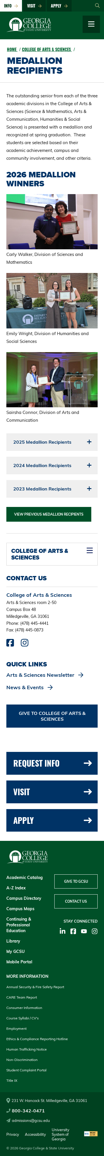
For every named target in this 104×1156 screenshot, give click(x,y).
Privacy (12, 1134)
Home (12, 49)
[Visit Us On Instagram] (24, 644)
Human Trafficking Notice (26, 1049)
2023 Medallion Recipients (42, 489)
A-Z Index (16, 888)
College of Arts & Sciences (47, 49)
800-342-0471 (28, 1111)
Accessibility (35, 1134)
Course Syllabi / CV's (22, 1018)
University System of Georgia (60, 1134)
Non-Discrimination (22, 1060)
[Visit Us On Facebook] (10, 644)
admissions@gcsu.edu (31, 1120)
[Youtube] (84, 931)
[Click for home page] (29, 31)
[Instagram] (95, 931)
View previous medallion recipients (48, 514)
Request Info (36, 763)
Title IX (11, 1080)
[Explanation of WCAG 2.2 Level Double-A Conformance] (91, 1134)
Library (13, 941)
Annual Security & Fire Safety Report (35, 987)
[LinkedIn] (63, 931)
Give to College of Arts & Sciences (52, 716)
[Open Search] (97, 6)
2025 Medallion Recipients (42, 442)
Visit (32, 6)
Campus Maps (20, 908)
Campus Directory (23, 898)
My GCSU (15, 951)
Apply (57, 6)
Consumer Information (24, 1008)
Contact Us (76, 901)
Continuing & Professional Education (18, 925)
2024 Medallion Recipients (42, 465)
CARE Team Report (21, 997)
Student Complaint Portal (26, 1070)
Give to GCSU (76, 881)
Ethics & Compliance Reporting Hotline (37, 1039)
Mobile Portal (19, 961)
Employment (16, 1028)
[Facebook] (73, 931)
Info (9, 6)
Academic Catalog (24, 877)
